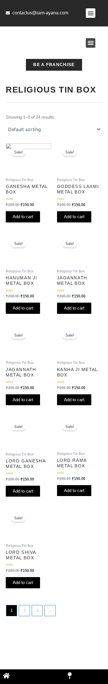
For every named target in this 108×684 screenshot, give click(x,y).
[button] (90, 13)
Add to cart (23, 216)
